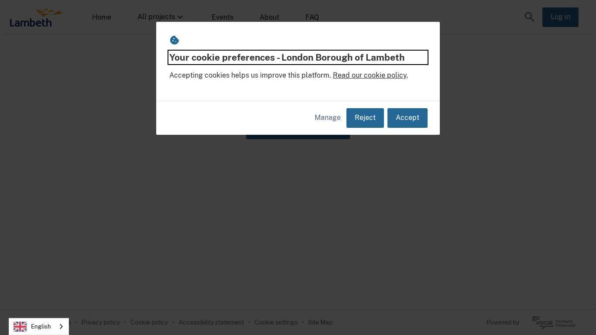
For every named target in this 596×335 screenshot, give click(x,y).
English (41, 326)
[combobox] (39, 326)
